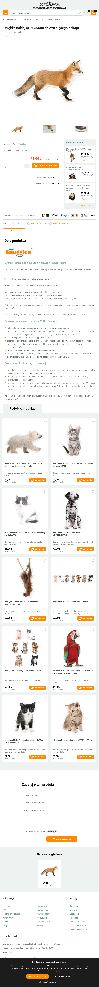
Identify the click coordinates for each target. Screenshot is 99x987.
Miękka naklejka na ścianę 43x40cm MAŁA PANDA (76, 168)
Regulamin (7, 905)
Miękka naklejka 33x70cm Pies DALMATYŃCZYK (66, 533)
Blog (5, 925)
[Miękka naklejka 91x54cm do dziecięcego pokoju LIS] (49, 80)
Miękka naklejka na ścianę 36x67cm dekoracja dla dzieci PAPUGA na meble (72, 672)
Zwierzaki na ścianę (52, 20)
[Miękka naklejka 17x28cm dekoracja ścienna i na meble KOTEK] (73, 440)
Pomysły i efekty (43, 913)
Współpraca (41, 925)
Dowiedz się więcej (55, 971)
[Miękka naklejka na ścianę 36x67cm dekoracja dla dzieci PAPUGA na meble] (73, 647)
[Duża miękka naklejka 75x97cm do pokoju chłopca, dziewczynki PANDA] (72, 196)
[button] (49, 982)
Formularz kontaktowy (14, 230)
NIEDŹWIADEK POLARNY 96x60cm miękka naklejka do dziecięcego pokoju (23, 464)
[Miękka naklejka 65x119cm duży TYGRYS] (72, 157)
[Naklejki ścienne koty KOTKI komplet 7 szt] (25, 647)
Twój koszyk (75, 905)
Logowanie (74, 913)
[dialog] (49, 972)
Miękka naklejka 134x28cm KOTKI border (70, 601)
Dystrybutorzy (42, 917)
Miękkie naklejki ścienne (31, 20)
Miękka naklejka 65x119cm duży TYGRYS (79, 150)
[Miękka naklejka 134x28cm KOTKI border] (73, 578)
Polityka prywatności (11, 913)
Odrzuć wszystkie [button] (62, 976)
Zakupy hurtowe (43, 921)
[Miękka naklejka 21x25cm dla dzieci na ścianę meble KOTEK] (25, 509)
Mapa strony (8, 917)
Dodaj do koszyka (48, 165)
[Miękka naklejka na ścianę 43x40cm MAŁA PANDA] (72, 175)
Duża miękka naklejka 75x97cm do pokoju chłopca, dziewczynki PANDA (78, 188)
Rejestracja (74, 917)
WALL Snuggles (19, 144)
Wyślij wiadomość (62, 838)
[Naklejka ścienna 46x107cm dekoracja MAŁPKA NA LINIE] (25, 578)
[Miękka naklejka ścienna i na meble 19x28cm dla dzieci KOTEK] (25, 717)
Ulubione (73, 909)
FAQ (4, 909)
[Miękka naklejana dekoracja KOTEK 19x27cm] (73, 717)
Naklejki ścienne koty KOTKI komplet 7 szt (22, 670)
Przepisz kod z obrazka (35, 831)
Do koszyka (39, 480)
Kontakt (6, 921)
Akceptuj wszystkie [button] (37, 976)
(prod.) (95, 11)
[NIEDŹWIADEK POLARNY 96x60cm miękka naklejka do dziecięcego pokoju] (25, 440)
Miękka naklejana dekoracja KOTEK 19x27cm (72, 740)
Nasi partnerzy (42, 909)
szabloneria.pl (49, 5)
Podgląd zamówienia (78, 929)
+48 (38, 223)
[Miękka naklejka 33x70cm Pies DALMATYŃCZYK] (73, 509)
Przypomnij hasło (77, 921)
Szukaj (79, 12)
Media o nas (41, 905)
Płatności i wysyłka (78, 925)
